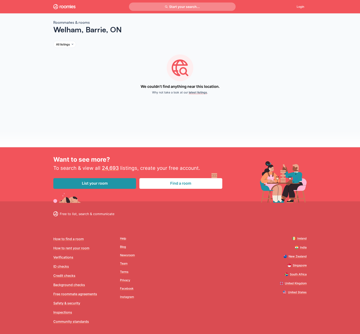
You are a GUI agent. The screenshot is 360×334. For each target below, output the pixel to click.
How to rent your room (71, 248)
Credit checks (64, 276)
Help (123, 238)
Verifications (63, 257)
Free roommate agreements (75, 294)
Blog (123, 246)
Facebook (127, 288)
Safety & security (66, 303)
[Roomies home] (64, 6)
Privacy (125, 280)
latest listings (198, 92)
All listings (63, 44)
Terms (124, 272)
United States (297, 292)
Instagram (127, 297)
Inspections (62, 312)
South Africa (298, 274)
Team (124, 263)
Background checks (69, 285)
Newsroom (127, 255)
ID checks (61, 266)
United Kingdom (296, 283)
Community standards (71, 321)
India (303, 247)
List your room (95, 183)
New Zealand (298, 256)
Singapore (300, 265)
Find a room (180, 183)
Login (300, 6)
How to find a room (68, 239)
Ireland (302, 238)
